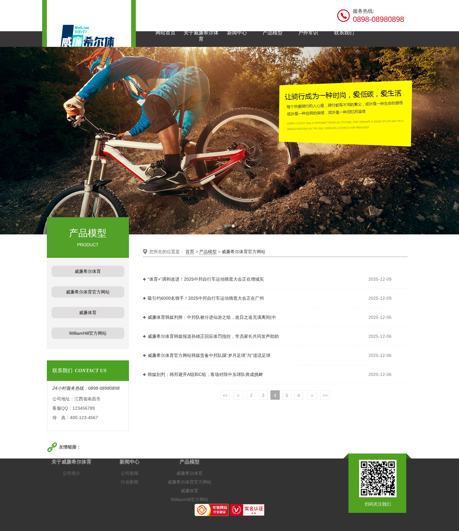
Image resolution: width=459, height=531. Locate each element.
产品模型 (208, 251)
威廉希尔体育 (189, 473)
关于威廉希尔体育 (71, 461)
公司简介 (71, 473)
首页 (189, 251)
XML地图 (242, 527)
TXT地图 (264, 527)
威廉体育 (189, 490)
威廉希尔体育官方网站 (243, 251)
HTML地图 (218, 527)
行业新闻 (129, 481)
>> (325, 395)
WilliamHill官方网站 (189, 499)
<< (225, 395)
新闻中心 (130, 461)
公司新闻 (129, 473)
